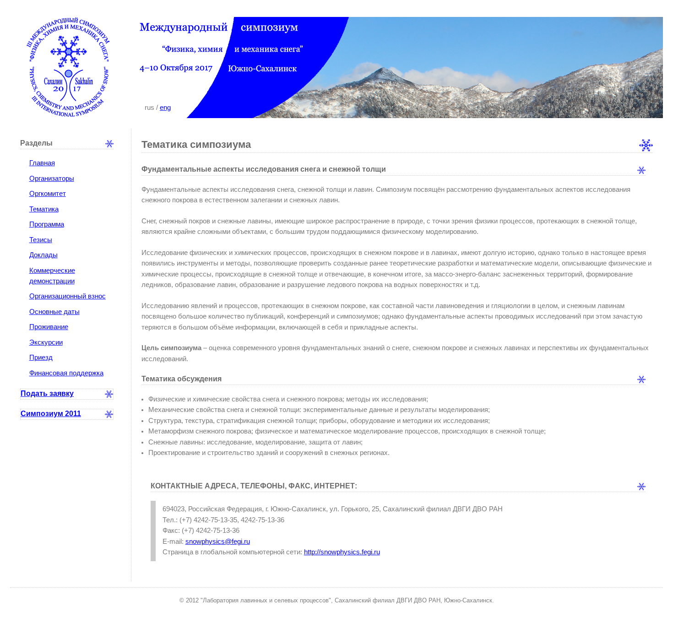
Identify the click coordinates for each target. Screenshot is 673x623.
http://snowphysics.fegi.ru (342, 552)
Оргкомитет (47, 193)
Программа (46, 224)
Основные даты (54, 311)
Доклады (43, 255)
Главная (42, 163)
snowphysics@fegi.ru (217, 541)
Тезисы (40, 240)
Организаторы (51, 178)
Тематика (44, 209)
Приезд (41, 357)
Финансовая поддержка (66, 373)
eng (165, 107)
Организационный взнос (67, 296)
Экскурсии (46, 342)
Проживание (48, 326)
